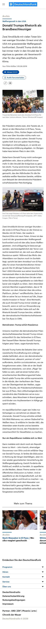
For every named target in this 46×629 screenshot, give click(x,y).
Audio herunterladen (15, 78)
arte (34, 610)
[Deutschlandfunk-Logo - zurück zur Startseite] (23, 4)
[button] (3, 4)
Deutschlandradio (11, 592)
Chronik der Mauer (11, 614)
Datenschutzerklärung (13, 596)
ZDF (19, 610)
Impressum (8, 604)
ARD (13, 610)
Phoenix (26, 610)
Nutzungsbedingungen (13, 600)
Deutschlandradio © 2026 (15, 618)
